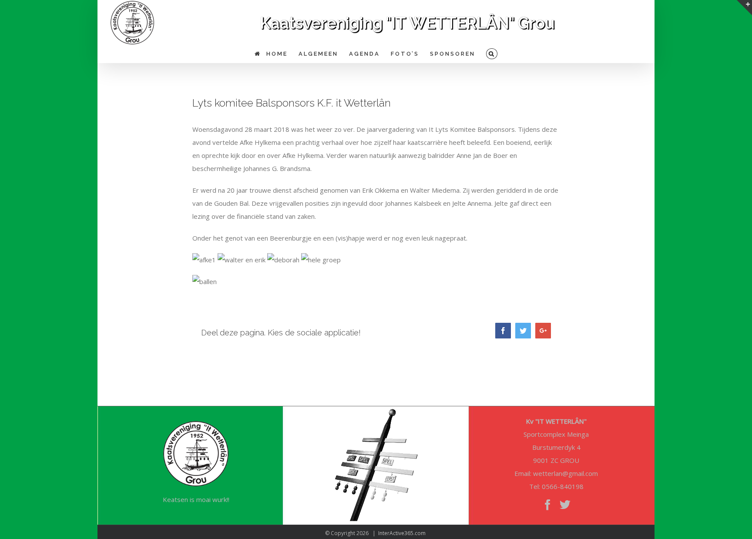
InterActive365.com (402, 533)
